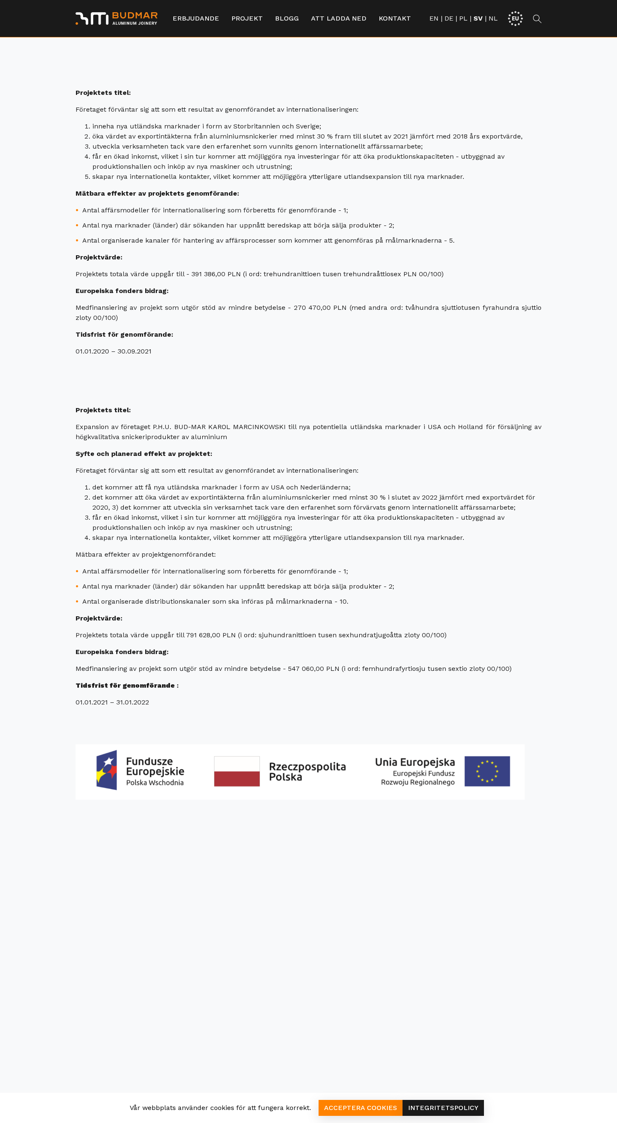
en (434, 18)
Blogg (287, 18)
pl (463, 18)
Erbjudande (196, 18)
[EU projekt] (515, 18)
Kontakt (395, 18)
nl (493, 18)
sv (478, 18)
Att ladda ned (338, 18)
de (448, 18)
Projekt (247, 18)
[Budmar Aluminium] (116, 18)
